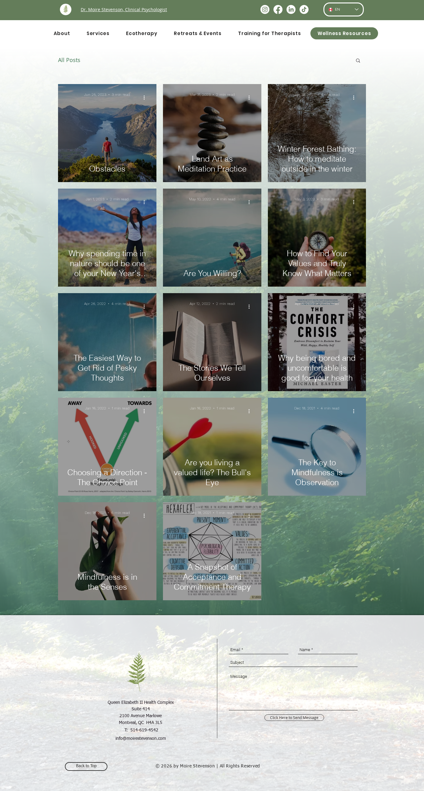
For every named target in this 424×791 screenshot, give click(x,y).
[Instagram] (264, 9)
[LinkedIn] (290, 9)
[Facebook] (277, 9)
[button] (358, 61)
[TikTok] (304, 9)
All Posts (69, 60)
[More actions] (146, 97)
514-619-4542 (144, 730)
